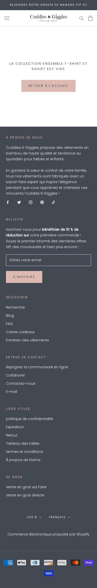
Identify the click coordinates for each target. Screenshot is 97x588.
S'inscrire (24, 277)
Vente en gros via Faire (26, 486)
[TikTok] (53, 202)
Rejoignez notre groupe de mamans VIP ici (48, 5)
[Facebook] (7, 202)
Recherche (15, 307)
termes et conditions (24, 451)
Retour (11, 435)
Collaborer (15, 375)
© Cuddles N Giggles (48, 528)
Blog (10, 315)
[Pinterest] (42, 202)
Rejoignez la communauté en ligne (37, 367)
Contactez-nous (20, 383)
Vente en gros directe (25, 495)
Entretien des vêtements (27, 340)
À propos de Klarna (23, 459)
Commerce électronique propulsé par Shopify (48, 534)
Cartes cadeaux (20, 331)
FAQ (9, 323)
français (57, 517)
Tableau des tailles (22, 443)
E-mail (11, 391)
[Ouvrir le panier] (90, 18)
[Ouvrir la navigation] (6, 18)
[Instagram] (30, 202)
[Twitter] (19, 202)
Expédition (15, 427)
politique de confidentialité (29, 418)
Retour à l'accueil (48, 86)
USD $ (32, 517)
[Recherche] (81, 18)
